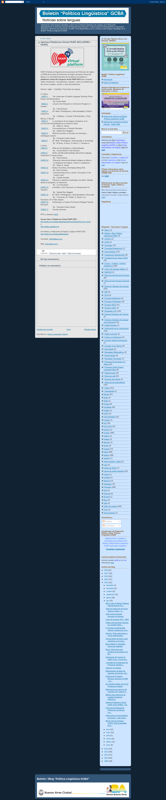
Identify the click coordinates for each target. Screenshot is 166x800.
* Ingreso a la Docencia (112, 337)
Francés (107, 433)
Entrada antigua (90, 329)
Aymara (106, 404)
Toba (105, 503)
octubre (109, 591)
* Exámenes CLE (110, 311)
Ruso (106, 500)
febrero (109, 742)
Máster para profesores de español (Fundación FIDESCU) (115, 697)
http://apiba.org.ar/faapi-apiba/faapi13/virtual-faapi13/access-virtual (66, 222)
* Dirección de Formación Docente (116, 281)
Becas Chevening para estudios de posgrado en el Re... (117, 652)
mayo (108, 732)
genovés (107, 442)
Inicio (69, 329)
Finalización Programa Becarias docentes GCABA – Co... (117, 679)
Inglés (64, 253)
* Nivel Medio (109, 349)
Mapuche (107, 481)
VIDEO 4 (44, 121)
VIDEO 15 (44, 195)
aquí (103, 165)
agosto (109, 598)
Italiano (106, 455)
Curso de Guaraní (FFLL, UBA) (117, 620)
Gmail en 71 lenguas (113, 668)
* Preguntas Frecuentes (112, 359)
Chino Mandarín (109, 417)
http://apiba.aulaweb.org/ (50, 227)
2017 (106, 573)
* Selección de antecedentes (114, 383)
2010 (106, 758)
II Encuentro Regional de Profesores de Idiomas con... (115, 710)
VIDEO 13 (44, 180)
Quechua (107, 494)
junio (108, 729)
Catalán (106, 410)
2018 (106, 570)
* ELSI (106, 295)
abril (108, 736)
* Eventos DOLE (110, 305)
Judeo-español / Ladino (112, 462)
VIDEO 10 (44, 160)
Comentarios (110, 526)
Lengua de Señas (110, 468)
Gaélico (106, 436)
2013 (106, 749)
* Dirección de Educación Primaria (116, 275)
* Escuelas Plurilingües (112, 302)
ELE (105, 423)
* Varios (106, 388)
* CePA (106, 242)
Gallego (106, 439)
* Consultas (108, 245)
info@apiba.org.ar (55, 239)
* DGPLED (108, 272)
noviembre (110, 588)
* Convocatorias (110, 252)
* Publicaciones (109, 373)
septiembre (110, 594)
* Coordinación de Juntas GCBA (116, 258)
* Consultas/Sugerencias (113, 248)
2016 (106, 576)
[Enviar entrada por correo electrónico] (43, 251)
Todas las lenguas (74, 253)
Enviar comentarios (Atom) (58, 334)
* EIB (106, 292)
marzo (108, 739)
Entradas (108, 521)
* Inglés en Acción (110, 334)
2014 (106, 583)
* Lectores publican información (115, 340)
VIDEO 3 (44, 111)
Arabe (106, 398)
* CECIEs (107, 239)
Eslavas (107, 430)
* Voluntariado (109, 391)
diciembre (110, 585)
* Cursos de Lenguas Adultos (114, 269)
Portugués (107, 487)
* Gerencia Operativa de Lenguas (116, 314)
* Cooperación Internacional (114, 255)
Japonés (107, 458)
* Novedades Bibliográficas (114, 352)
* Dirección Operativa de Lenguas (116, 286)
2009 (106, 761)
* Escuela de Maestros (112, 298)
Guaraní (107, 449)
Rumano (107, 497)
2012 (106, 752)
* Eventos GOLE (110, 308)
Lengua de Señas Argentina (114, 471)
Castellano (108, 407)
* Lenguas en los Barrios (113, 346)
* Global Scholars (110, 325)
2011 (106, 755)
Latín (105, 465)
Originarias (108, 484)
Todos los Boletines (111, 83)
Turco (106, 510)
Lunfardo (107, 478)
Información (108, 79)
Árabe (106, 401)
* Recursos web (55, 253)
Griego (106, 446)
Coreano (107, 420)
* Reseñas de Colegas (112, 379)
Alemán (106, 394)
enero (108, 745)
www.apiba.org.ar (51, 244)
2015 (106, 579)
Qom (105, 490)
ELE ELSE (108, 426)
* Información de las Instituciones (116, 329)
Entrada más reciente (45, 329)
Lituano (106, 474)
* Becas (107, 230)
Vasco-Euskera (109, 513)
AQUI (107, 176)
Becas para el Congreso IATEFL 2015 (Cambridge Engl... (116, 723)
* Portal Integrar (109, 356)
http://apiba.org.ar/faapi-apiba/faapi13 (54, 234)
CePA (106, 414)
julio (108, 601)
